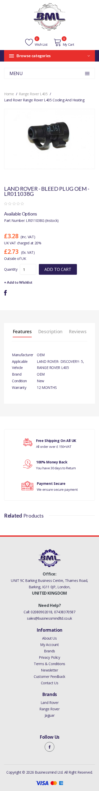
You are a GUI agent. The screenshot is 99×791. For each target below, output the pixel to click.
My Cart (68, 44)
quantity (10, 269)
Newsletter (49, 670)
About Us (49, 638)
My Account (49, 644)
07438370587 (64, 611)
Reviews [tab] (78, 331)
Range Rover (49, 708)
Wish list (40, 44)
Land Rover (50, 702)
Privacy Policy (49, 657)
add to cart (57, 269)
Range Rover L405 (33, 93)
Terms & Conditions (49, 663)
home (9, 93)
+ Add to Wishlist (18, 282)
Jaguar (50, 715)
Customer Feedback (49, 676)
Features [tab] (22, 331)
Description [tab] (50, 331)
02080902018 (41, 611)
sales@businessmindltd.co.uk (49, 618)
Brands (49, 651)
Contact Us (49, 682)
